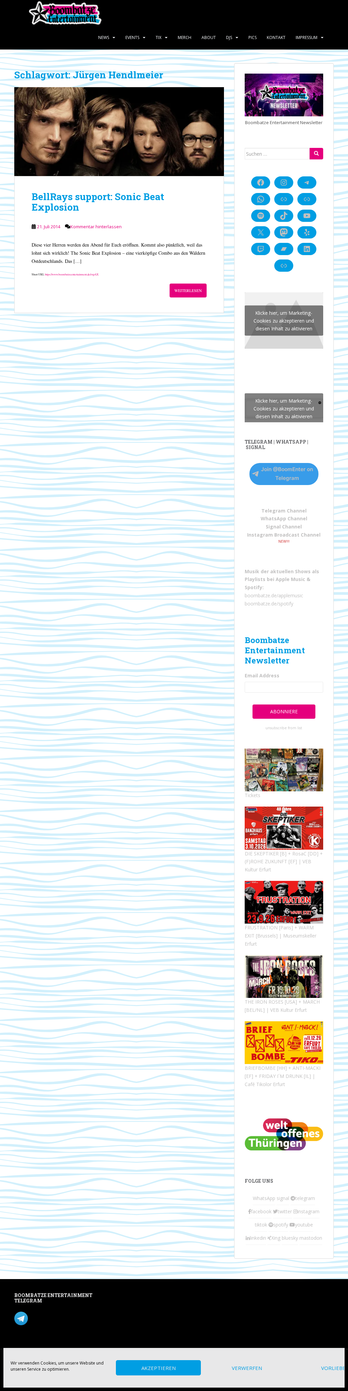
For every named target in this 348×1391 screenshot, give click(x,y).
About (209, 37)
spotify (280, 1224)
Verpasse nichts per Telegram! (61, 1318)
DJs (229, 37)
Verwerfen (247, 1368)
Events (132, 37)
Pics (252, 37)
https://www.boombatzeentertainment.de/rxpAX (72, 274)
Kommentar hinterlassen (96, 227)
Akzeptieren (158, 1368)
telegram (305, 1198)
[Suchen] (316, 153)
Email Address (262, 675)
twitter (285, 1211)
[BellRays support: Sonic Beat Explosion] (119, 131)
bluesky (290, 1238)
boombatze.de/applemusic (274, 595)
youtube (304, 1224)
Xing (275, 1238)
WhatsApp (264, 1198)
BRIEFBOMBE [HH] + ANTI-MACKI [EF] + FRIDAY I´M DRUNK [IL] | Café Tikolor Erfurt (282, 1076)
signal (283, 1198)
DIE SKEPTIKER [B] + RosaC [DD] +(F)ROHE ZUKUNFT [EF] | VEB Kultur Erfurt (284, 861)
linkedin (258, 1238)
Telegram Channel (284, 510)
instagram (308, 1211)
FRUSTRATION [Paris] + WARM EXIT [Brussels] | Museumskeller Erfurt (280, 935)
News (103, 37)
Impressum (306, 37)
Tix (158, 37)
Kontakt (276, 37)
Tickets (252, 795)
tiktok (261, 1224)
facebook (261, 1211)
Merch (184, 37)
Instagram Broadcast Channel (283, 535)
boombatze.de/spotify (269, 603)
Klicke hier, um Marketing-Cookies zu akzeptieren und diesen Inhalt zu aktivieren (284, 321)
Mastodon (135, 1296)
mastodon (310, 1238)
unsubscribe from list (283, 728)
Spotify (253, 587)
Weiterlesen (188, 290)
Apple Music (290, 579)
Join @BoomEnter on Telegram (287, 473)
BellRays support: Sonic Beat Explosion (98, 201)
